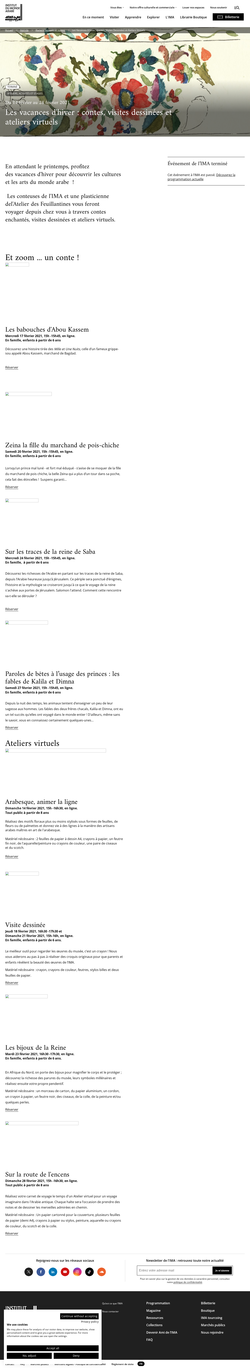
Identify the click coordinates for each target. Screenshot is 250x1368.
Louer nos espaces (193, 7)
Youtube (65, 1272)
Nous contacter (110, 1311)
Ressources (154, 1318)
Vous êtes (116, 7)
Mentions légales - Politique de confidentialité (80, 1364)
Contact (9, 1364)
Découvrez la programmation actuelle (201, 177)
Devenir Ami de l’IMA (161, 1332)
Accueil (9, 30)
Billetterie (232, 17)
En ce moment (93, 17)
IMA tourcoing (211, 1318)
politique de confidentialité (187, 1282)
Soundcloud (101, 1272)
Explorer (153, 17)
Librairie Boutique (193, 17)
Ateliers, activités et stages (25, 93)
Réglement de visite (123, 1364)
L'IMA (170, 17)
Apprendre (133, 17)
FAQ (149, 1340)
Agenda (24, 30)
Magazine (153, 1310)
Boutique (208, 1310)
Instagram (77, 1272)
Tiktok (89, 1272)
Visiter (114, 17)
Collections (154, 1325)
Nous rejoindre (212, 1332)
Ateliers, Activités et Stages (50, 30)
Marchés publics (213, 1325)
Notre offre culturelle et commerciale (152, 7)
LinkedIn (53, 1272)
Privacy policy (90, 1321)
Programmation (158, 1303)
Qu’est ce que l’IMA (112, 1303)
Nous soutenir (218, 7)
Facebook (41, 1272)
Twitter (28, 1272)
